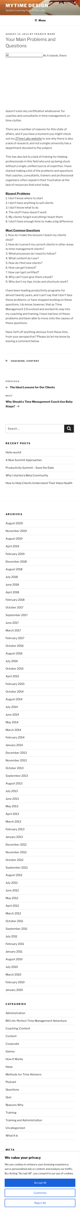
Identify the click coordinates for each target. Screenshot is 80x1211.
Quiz (8, 1097)
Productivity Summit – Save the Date (30, 467)
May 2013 (12, 806)
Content (11, 1036)
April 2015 (12, 676)
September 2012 (17, 867)
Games (10, 1051)
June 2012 (12, 890)
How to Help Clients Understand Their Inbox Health (39, 483)
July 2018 (12, 577)
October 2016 (15, 645)
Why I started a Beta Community (27, 475)
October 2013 (15, 768)
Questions (12, 1089)
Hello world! (13, 452)
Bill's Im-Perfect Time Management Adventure (36, 1020)
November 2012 (16, 852)
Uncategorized (15, 1128)
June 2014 (12, 714)
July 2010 (12, 967)
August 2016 (14, 653)
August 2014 (14, 699)
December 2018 (16, 561)
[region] (40, 1181)
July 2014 (12, 707)
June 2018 (12, 584)
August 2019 (14, 538)
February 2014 (15, 737)
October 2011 (14, 921)
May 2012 (12, 898)
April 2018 (12, 592)
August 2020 (14, 523)
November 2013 (16, 760)
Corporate (12, 1043)
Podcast (11, 1082)
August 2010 (14, 959)
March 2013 (13, 821)
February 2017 (15, 638)
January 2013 (14, 837)
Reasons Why (14, 1105)
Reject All (40, 1202)
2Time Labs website (28, 138)
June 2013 (12, 798)
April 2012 (12, 905)
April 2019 (12, 546)
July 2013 (12, 791)
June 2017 (12, 622)
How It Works (14, 1059)
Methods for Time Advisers (23, 1074)
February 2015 (15, 684)
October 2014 (15, 691)
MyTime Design (27, 5)
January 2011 (14, 951)
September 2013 (17, 775)
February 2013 (15, 829)
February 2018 (15, 599)
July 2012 (12, 882)
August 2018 (14, 569)
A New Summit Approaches (24, 460)
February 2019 (15, 554)
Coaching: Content (25, 361)
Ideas (9, 1066)
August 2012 (14, 875)
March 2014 (13, 730)
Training (11, 1112)
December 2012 (16, 844)
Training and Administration (24, 1120)
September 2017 (17, 615)
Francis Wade (44, 34)
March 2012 (13, 913)
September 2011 (16, 928)
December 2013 (16, 752)
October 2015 (15, 668)
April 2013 (12, 814)
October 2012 (14, 860)
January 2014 (14, 745)
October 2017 (14, 607)
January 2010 (14, 990)
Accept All (40, 1182)
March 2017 (13, 630)
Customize (40, 1192)
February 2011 (15, 944)
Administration (15, 1013)
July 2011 (11, 936)
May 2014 (12, 722)
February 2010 (15, 982)
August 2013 (14, 783)
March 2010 (13, 974)
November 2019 (16, 531)
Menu (42, 20)
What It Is (12, 1135)
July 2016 (12, 661)
